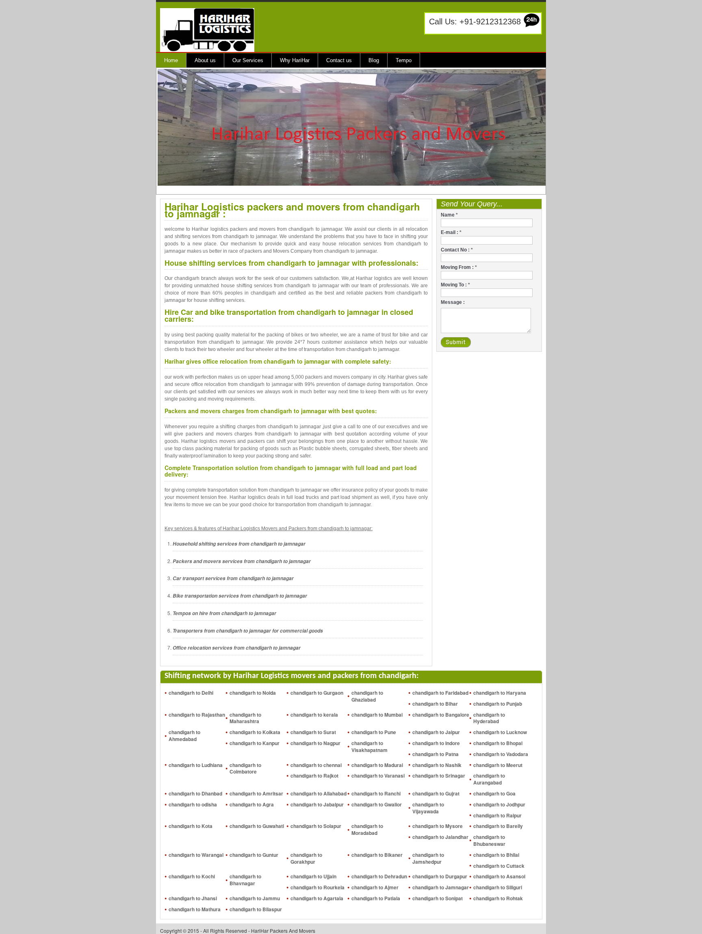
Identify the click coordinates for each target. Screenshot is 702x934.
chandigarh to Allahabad (318, 793)
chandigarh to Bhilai (496, 854)
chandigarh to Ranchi (376, 793)
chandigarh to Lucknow (500, 732)
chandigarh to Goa (494, 793)
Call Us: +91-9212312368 (475, 21)
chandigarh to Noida (253, 692)
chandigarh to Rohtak (498, 898)
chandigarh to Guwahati (257, 826)
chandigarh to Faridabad (440, 692)
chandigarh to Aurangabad (489, 779)
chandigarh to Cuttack (498, 865)
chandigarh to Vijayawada (428, 808)
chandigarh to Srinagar (438, 775)
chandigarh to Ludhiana (196, 765)
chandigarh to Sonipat (437, 898)
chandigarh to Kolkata (255, 732)
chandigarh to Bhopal (497, 743)
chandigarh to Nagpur (315, 743)
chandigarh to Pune (373, 732)
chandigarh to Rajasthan (197, 714)
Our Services (247, 60)
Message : (453, 302)
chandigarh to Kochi (192, 876)
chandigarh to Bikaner (377, 854)
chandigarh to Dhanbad (195, 793)
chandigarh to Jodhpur (499, 804)
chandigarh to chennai (316, 765)
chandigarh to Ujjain (313, 876)
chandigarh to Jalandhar (440, 837)
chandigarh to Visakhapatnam (369, 746)
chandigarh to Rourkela (317, 887)
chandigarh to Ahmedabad (184, 735)
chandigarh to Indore (436, 743)
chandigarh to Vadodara (500, 754)
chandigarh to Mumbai (377, 714)
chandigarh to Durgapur (439, 876)
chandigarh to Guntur (254, 854)
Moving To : (455, 285)
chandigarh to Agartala (316, 898)
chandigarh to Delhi (191, 692)
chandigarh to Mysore (437, 826)
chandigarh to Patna (435, 754)
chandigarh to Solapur (315, 826)
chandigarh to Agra (252, 804)
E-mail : (451, 232)
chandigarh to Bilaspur (256, 909)
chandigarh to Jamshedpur (428, 858)
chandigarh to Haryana (499, 692)
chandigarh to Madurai (377, 765)
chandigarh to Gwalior (376, 804)
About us (205, 60)
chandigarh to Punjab (497, 703)
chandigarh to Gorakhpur (306, 858)
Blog (373, 60)
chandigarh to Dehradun (379, 876)
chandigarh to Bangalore (440, 714)
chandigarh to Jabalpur (317, 804)
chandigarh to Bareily (498, 826)
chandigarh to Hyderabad (489, 718)
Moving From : (459, 267)
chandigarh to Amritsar (256, 793)
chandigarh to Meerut (497, 765)
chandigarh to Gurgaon (316, 692)
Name (449, 215)
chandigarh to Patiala (375, 898)
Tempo (404, 60)
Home (171, 60)
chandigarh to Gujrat (435, 793)
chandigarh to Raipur (497, 815)
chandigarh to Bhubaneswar (489, 840)
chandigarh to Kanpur (255, 743)
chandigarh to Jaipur (436, 732)
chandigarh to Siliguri (497, 887)
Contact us (339, 60)
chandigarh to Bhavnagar (245, 880)
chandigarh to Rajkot (314, 775)
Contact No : (457, 250)
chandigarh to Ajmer (375, 887)
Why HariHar (295, 60)
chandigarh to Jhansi (193, 898)
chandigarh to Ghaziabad (367, 696)
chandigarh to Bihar (435, 703)
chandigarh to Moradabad (367, 829)
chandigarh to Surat (313, 732)
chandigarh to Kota (190, 826)
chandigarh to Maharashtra (245, 718)
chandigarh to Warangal (196, 854)
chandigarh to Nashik (437, 765)
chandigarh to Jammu (255, 898)
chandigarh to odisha (193, 804)
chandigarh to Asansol (499, 876)
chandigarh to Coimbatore (245, 768)
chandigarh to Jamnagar (440, 887)
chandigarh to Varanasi (378, 775)
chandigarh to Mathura (195, 909)
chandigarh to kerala (314, 714)
